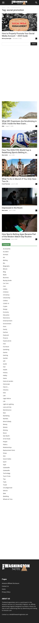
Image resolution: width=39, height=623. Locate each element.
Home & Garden (8, 381)
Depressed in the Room (12, 208)
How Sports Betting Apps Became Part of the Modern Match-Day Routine (19, 235)
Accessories (6, 249)
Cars (4, 286)
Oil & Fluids (6, 439)
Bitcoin (5, 269)
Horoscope (6, 384)
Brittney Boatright (6, 38)
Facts (4, 326)
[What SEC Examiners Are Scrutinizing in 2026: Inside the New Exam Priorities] (19, 110)
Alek (3, 126)
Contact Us (5, 586)
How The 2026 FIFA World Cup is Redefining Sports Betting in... (16, 151)
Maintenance (7, 410)
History (5, 372)
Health (5, 370)
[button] (3, 2)
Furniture (6, 347)
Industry (5, 390)
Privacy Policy (6, 592)
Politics (5, 444)
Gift (4, 361)
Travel (5, 485)
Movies (5, 427)
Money (5, 424)
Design (5, 309)
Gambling (6, 349)
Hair (4, 367)
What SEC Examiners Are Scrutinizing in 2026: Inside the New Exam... (19, 122)
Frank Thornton (6, 184)
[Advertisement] (19, 74)
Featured (6, 335)
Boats (5, 275)
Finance (5, 338)
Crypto (5, 306)
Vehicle (5, 490)
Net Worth (6, 436)
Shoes (5, 453)
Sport (4, 462)
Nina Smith (5, 155)
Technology (6, 473)
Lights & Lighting (8, 404)
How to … (6, 387)
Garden (5, 358)
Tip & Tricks (6, 476)
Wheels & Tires (7, 499)
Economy (6, 312)
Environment (7, 324)
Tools (4, 482)
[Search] (36, 2)
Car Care (6, 283)
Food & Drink (7, 341)
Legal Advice (7, 398)
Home (3, 7)
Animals (5, 254)
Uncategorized (7, 488)
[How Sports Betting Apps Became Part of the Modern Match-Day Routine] (19, 223)
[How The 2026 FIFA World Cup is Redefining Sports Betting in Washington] (19, 139)
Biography (6, 266)
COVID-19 (6, 303)
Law (4, 395)
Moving (5, 430)
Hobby (5, 375)
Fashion (5, 332)
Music (5, 433)
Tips (4, 479)
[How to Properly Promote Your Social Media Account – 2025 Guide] (19, 22)
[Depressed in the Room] (19, 196)
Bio (4, 263)
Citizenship (6, 298)
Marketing (6, 416)
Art (4, 257)
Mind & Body (7, 421)
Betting (5, 260)
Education (6, 315)
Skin (4, 456)
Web (4, 493)
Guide (5, 364)
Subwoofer (6, 467)
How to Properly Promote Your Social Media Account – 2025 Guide (18, 34)
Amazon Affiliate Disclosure (10, 583)
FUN (4, 344)
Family (5, 329)
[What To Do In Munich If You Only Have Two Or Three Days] (19, 168)
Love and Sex (7, 407)
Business (6, 277)
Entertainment (7, 321)
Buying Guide (7, 280)
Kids (4, 393)
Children (6, 292)
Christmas (6, 295)
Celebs (5, 289)
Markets (5, 418)
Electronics (6, 318)
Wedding (6, 496)
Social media (7, 459)
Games (5, 352)
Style (4, 465)
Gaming (5, 355)
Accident (6, 252)
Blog (4, 272)
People (5, 442)
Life (4, 401)
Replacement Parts (9, 450)
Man (4, 413)
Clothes (5, 300)
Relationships (7, 447)
